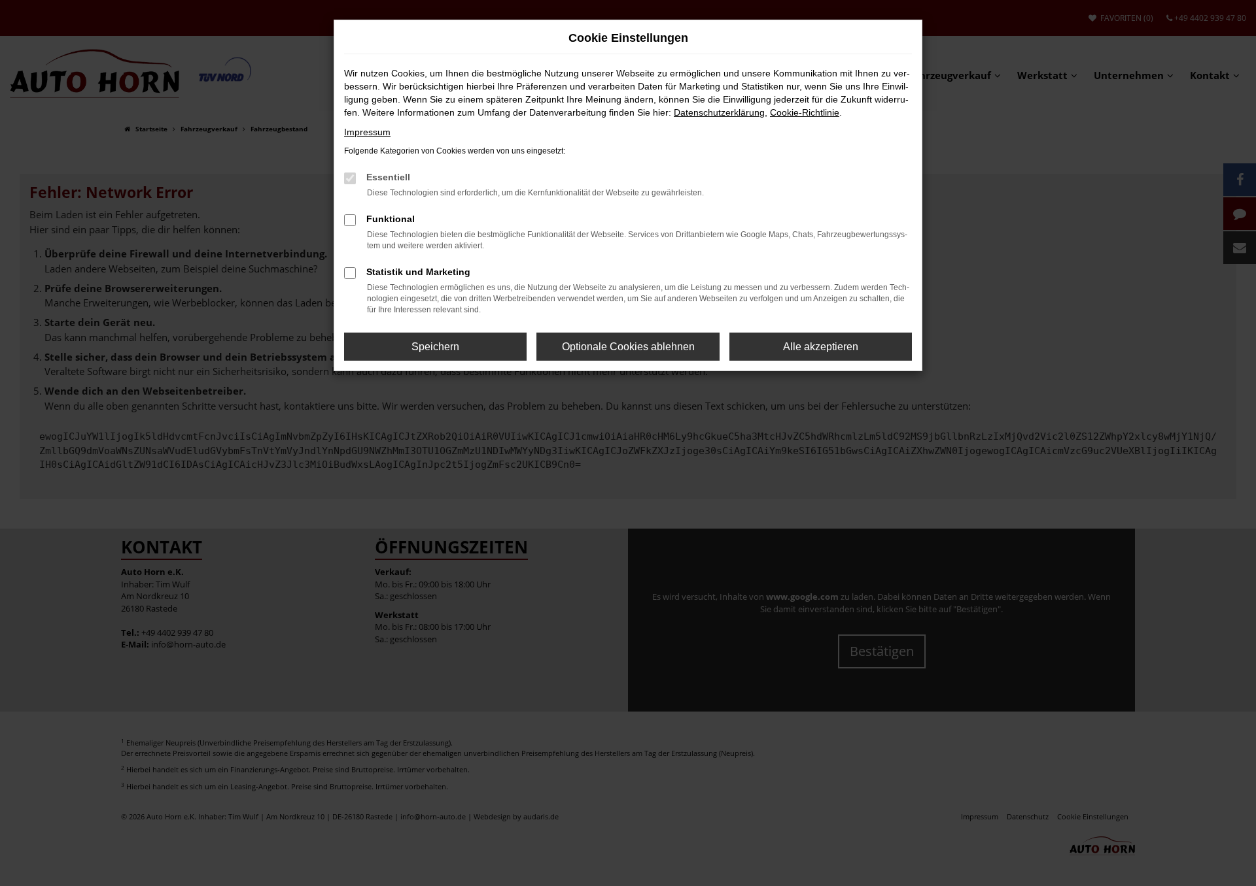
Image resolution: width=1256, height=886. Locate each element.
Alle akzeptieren (820, 346)
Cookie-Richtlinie (804, 112)
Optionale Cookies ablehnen (628, 346)
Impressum (367, 132)
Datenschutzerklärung (719, 112)
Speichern (435, 346)
